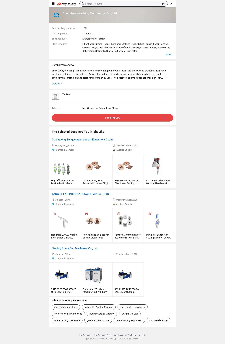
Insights (142, 335)
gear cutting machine (98, 320)
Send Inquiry (112, 118)
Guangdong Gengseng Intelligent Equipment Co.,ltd (83, 139)
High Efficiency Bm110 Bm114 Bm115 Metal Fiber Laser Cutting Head (64, 183)
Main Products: (60, 44)
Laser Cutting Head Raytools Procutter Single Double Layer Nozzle (96, 183)
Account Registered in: (63, 28)
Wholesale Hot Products (125, 335)
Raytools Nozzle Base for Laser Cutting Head (96, 236)
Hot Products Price (102, 335)
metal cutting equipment (129, 320)
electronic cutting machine (68, 313)
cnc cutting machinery (65, 307)
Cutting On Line (130, 313)
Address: (56, 108)
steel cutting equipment (132, 307)
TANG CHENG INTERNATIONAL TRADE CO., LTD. (81, 194)
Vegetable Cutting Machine (99, 307)
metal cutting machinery (67, 320)
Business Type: (59, 38)
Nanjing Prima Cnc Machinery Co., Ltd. (75, 248)
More (168, 54)
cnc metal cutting (158, 320)
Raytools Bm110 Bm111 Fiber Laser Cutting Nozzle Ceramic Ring (126, 183)
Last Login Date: (60, 33)
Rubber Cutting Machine (101, 313)
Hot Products (85, 335)
